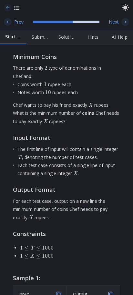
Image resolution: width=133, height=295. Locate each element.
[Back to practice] (8, 8)
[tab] (13, 37)
